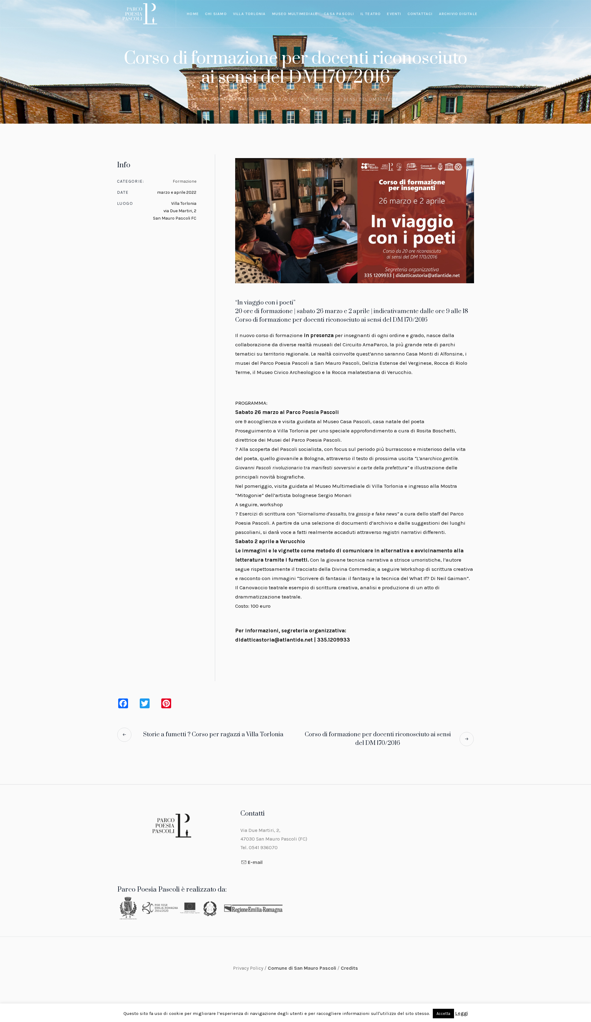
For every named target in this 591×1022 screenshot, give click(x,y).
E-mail (255, 862)
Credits (349, 968)
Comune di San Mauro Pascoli (302, 968)
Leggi (461, 1013)
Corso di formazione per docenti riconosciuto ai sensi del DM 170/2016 (378, 739)
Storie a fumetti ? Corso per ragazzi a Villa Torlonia (213, 734)
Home (199, 99)
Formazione (184, 181)
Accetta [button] (443, 1013)
